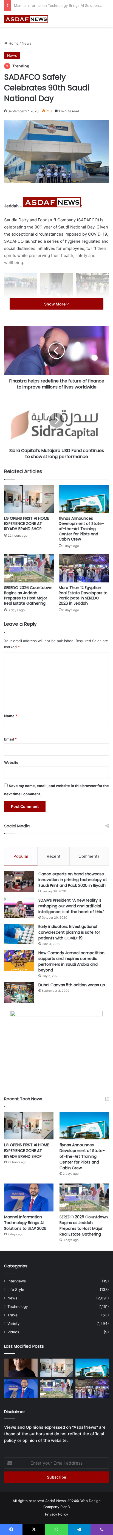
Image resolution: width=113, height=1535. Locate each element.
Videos (13, 1332)
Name (10, 716)
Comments (89, 856)
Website (11, 762)
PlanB (65, 1507)
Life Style (15, 1289)
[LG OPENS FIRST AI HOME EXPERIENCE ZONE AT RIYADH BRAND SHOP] (29, 499)
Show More (55, 304)
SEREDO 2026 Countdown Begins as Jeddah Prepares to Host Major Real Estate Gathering (28, 595)
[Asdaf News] (26, 19)
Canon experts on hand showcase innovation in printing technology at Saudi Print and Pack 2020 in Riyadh (72, 879)
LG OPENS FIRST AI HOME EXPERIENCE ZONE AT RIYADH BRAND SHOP (26, 523)
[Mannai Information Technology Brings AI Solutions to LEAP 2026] (28, 1197)
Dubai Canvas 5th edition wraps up (71, 985)
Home (13, 43)
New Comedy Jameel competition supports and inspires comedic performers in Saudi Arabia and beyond (71, 961)
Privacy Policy (56, 1514)
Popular (21, 856)
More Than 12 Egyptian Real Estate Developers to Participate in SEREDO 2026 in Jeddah (83, 595)
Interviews (16, 1281)
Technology (17, 1306)
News (27, 43)
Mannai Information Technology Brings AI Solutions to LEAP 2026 (25, 1222)
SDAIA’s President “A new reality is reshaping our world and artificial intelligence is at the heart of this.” (71, 905)
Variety (13, 1323)
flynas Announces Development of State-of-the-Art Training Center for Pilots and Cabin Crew (81, 529)
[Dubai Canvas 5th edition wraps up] (19, 992)
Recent (53, 856)
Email (10, 739)
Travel (12, 1315)
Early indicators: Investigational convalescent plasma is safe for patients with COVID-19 (69, 932)
